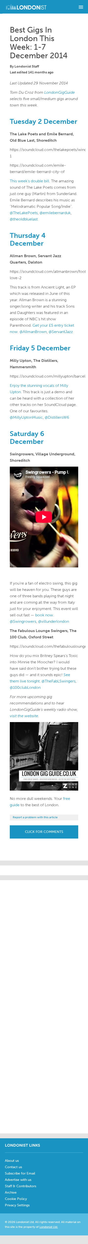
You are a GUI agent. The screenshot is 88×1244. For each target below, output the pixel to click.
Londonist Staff (26, 66)
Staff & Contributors (20, 1186)
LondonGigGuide (59, 92)
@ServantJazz (61, 331)
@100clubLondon (25, 687)
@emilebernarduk (55, 212)
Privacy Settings (17, 1205)
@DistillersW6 (57, 417)
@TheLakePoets (24, 212)
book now (44, 615)
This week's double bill (29, 181)
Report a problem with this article (35, 817)
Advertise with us (18, 1180)
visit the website (24, 716)
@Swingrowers (23, 621)
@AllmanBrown (33, 331)
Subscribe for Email (20, 1173)
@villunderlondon (53, 621)
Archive (11, 1192)
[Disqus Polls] (49, 941)
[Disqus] (44, 1067)
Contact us (13, 1167)
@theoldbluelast (24, 219)
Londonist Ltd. (48, 1227)
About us (12, 1161)
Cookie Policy (16, 1199)
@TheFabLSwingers (59, 681)
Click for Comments (44, 832)
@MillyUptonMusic (26, 417)
